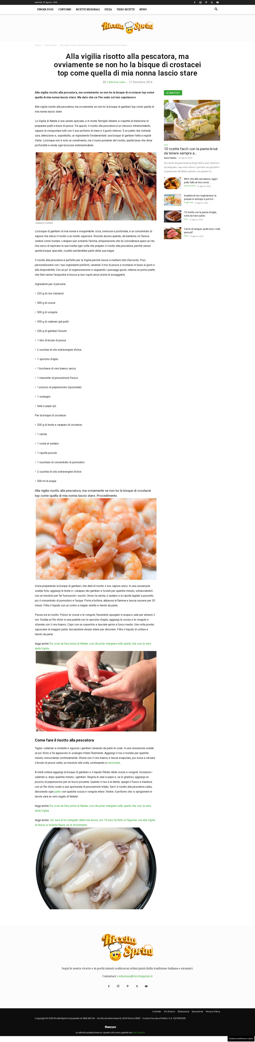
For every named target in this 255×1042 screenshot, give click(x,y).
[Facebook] (194, 2)
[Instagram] (200, 2)
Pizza (108, 9)
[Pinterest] (206, 2)
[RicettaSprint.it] (127, 27)
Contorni (64, 9)
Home (38, 45)
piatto (57, 791)
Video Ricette (126, 9)
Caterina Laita (116, 82)
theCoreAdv (139, 1032)
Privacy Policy (213, 1011)
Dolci (166, 145)
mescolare (113, 762)
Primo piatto (50, 45)
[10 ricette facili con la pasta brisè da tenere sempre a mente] (192, 120)
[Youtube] (217, 2)
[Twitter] (211, 2)
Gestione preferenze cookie (241, 1038)
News (143, 9)
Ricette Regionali (88, 9)
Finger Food (45, 9)
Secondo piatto (190, 186)
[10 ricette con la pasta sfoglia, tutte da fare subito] (172, 217)
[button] (216, 9)
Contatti (156, 1011)
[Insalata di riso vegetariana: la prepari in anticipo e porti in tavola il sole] (172, 200)
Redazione (183, 1011)
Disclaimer (197, 1011)
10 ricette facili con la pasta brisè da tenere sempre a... (191, 151)
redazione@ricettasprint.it (135, 976)
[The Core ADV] (110, 1028)
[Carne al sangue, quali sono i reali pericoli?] (172, 233)
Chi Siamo (169, 1011)
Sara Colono (170, 157)
